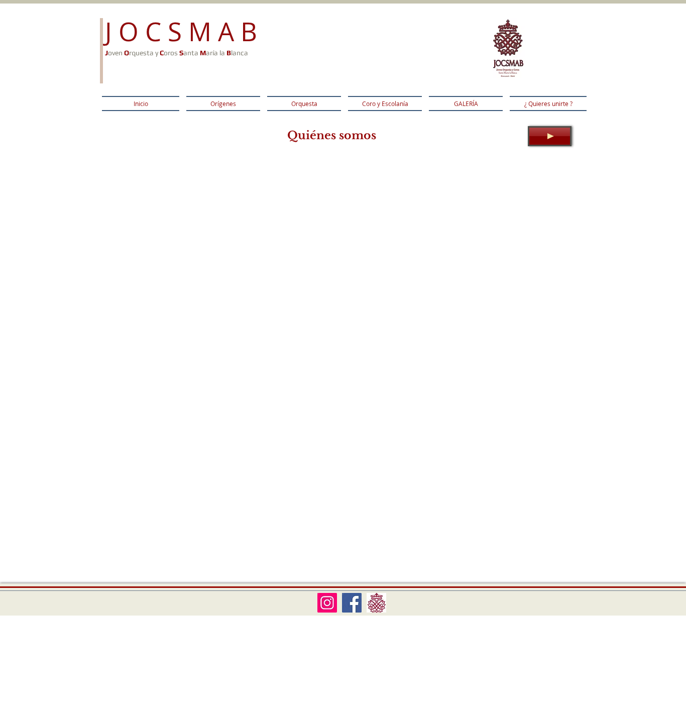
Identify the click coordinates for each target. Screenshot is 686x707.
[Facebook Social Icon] (352, 603)
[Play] (549, 136)
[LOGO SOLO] (376, 603)
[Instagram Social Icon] (327, 603)
